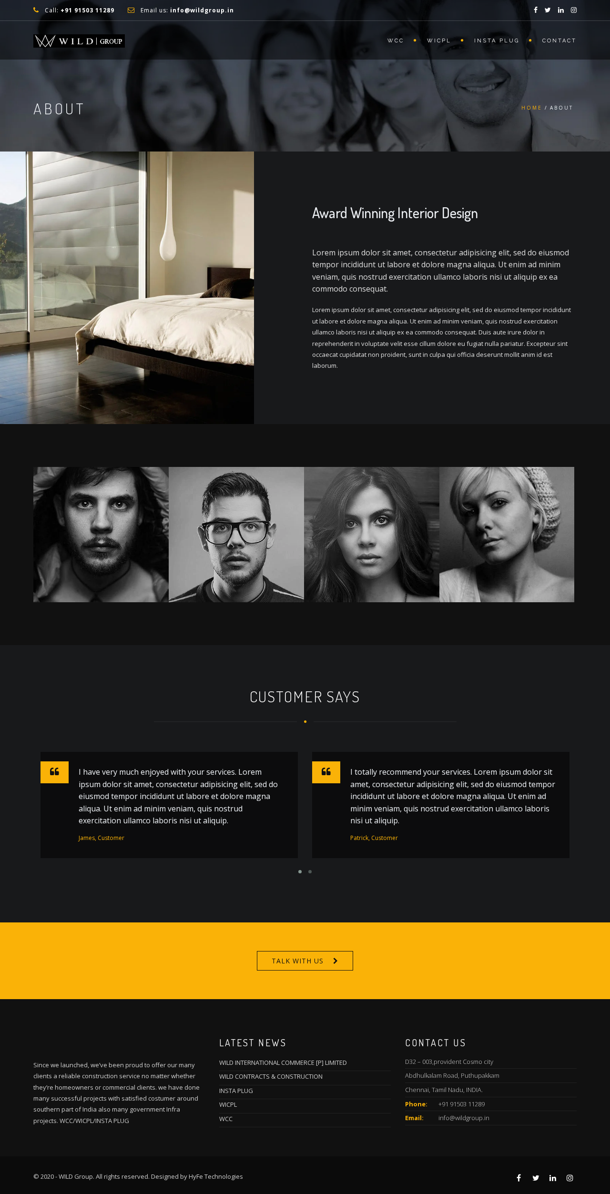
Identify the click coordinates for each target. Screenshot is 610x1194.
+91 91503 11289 (461, 1104)
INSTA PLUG (496, 41)
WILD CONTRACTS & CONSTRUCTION (271, 1076)
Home (531, 107)
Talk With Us (298, 960)
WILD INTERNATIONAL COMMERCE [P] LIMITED (283, 1062)
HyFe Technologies (216, 1176)
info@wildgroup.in (463, 1117)
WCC (395, 41)
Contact (559, 41)
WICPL (439, 41)
